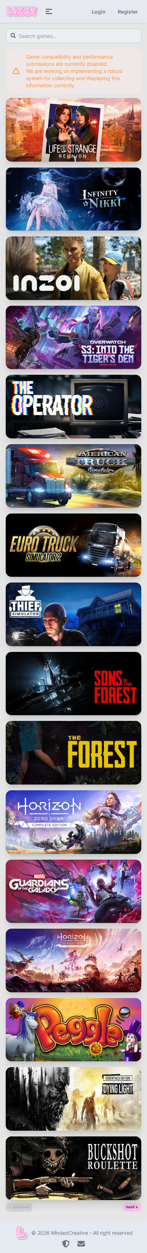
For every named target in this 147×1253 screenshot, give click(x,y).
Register (128, 12)
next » (132, 1206)
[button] (49, 11)
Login (99, 12)
